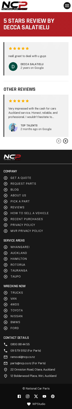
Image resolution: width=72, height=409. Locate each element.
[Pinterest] (53, 396)
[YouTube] (44, 396)
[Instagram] (27, 396)
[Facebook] (19, 396)
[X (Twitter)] (36, 396)
